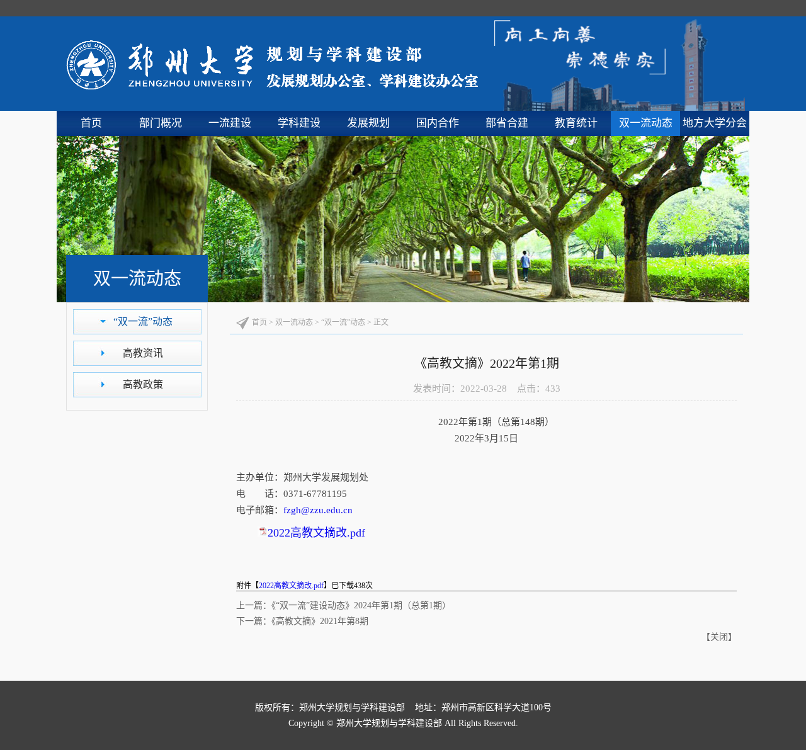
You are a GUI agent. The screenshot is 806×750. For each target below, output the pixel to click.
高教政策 (143, 384)
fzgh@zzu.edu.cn (318, 510)
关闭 (719, 637)
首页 (91, 123)
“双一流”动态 (143, 321)
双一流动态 (646, 123)
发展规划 (368, 123)
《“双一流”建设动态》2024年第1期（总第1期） (361, 605)
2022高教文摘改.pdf (316, 532)
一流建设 (229, 123)
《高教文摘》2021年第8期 (319, 621)
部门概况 (160, 123)
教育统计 (576, 123)
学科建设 (299, 123)
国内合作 (437, 123)
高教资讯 (143, 353)
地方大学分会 (715, 123)
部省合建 (506, 123)
